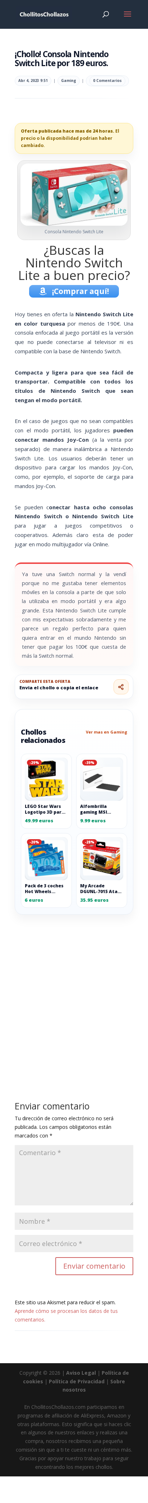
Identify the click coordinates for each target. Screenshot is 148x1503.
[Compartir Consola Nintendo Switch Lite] (121, 686)
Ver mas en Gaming (106, 732)
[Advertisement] (74, 992)
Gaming (68, 80)
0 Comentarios (107, 80)
